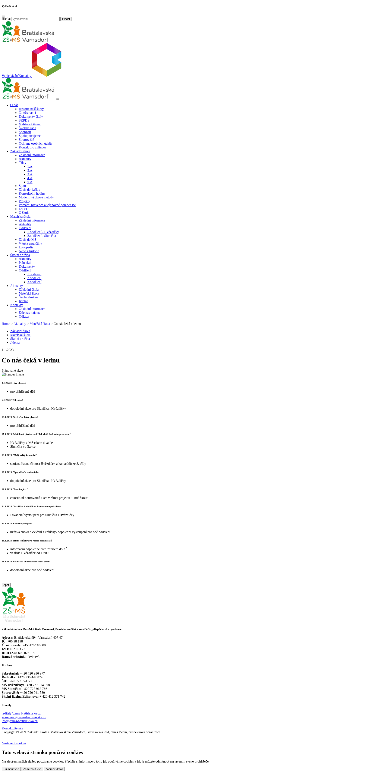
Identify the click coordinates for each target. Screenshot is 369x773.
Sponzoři (25, 132)
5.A (29, 182)
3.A (29, 174)
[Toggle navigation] (57, 99)
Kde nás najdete (29, 312)
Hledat (6, 19)
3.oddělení (34, 282)
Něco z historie (29, 251)
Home (6, 324)
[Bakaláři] (46, 76)
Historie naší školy (31, 109)
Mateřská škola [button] (20, 216)
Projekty (24, 201)
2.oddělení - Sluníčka (41, 236)
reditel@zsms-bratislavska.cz (21, 713)
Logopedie (26, 247)
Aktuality (25, 159)
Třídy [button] (22, 162)
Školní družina (28, 297)
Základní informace (32, 155)
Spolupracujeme (30, 136)
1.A (29, 166)
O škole (24, 212)
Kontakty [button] (16, 305)
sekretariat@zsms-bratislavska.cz (24, 717)
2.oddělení (34, 278)
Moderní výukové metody (36, 197)
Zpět (6, 585)
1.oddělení (34, 274)
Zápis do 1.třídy (29, 189)
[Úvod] (28, 98)
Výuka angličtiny (30, 243)
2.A (29, 170)
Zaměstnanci (27, 112)
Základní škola (29, 289)
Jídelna (23, 301)
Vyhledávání (10, 76)
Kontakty (25, 76)
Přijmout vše (11, 769)
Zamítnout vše (32, 769)
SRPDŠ (24, 120)
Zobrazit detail (54, 769)
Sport (22, 186)
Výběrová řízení (30, 124)
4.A (29, 178)
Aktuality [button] (16, 285)
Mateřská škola (29, 293)
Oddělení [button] (25, 228)
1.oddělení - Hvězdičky (43, 232)
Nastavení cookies (14, 743)
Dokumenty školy (31, 116)
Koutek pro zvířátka (32, 147)
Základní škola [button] (20, 151)
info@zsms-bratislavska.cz (20, 721)
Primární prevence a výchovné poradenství (47, 205)
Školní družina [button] (20, 255)
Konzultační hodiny (32, 193)
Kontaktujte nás (12, 728)
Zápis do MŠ (27, 239)
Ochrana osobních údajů (35, 143)
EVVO (24, 209)
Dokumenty (27, 266)
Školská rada (27, 128)
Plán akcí (25, 262)
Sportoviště (26, 139)
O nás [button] (14, 105)
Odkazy (24, 316)
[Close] (3, 15)
